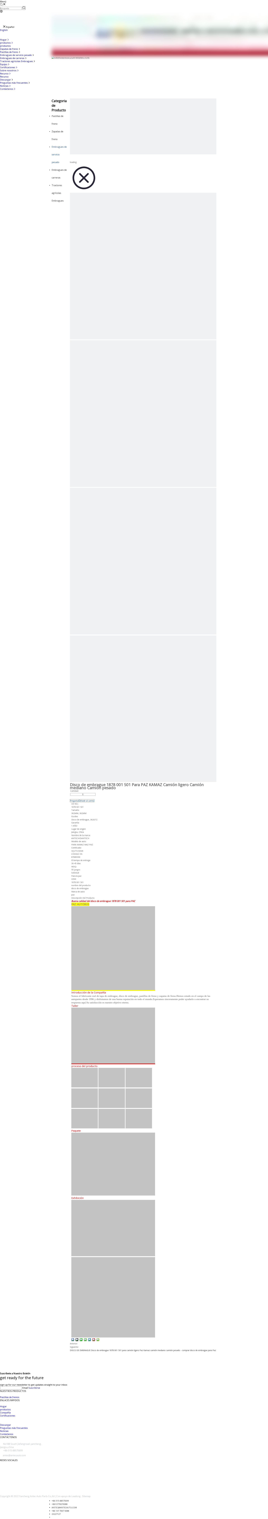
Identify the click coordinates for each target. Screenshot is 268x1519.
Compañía (5, 1412)
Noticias (4, 85)
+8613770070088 (59, 1504)
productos (5, 42)
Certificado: (76, 847)
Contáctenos (7, 88)
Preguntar (74, 800)
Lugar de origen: (78, 829)
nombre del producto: (81, 885)
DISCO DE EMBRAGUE (80, 1350)
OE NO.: (74, 803)
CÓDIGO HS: (77, 854)
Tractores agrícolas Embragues (17, 61)
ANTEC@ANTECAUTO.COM (64, 1507)
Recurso (4, 73)
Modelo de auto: (78, 841)
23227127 (56, 1514)
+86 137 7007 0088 (60, 1510)
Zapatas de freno (9, 48)
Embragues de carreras (12, 58)
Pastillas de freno (9, 52)
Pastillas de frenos (9, 1397)
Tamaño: (75, 810)
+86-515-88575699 (60, 1500)
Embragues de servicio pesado (16, 55)
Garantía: (75, 822)
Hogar (3, 39)
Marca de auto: (78, 891)
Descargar (5, 79)
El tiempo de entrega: (81, 860)
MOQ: (74, 866)
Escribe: (74, 816)
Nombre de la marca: (80, 835)
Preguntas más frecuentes (14, 82)
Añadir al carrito (87, 800)
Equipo (4, 64)
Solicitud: (75, 872)
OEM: (73, 879)
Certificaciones (8, 67)
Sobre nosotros (8, 70)
